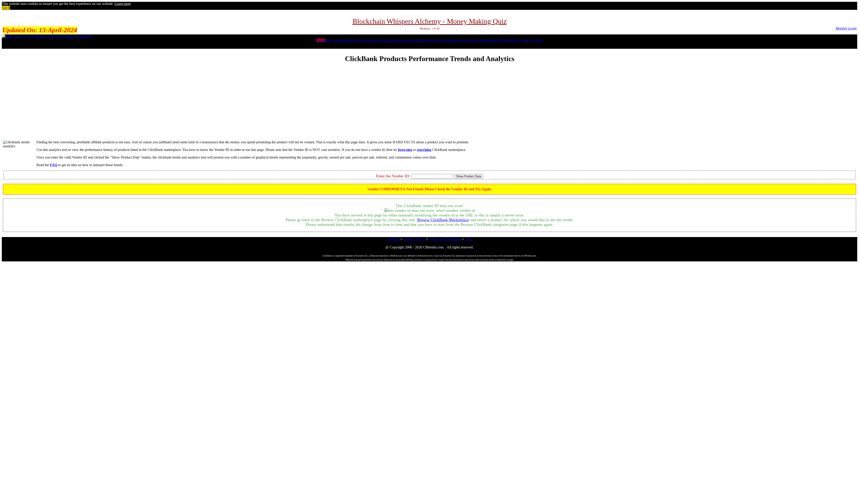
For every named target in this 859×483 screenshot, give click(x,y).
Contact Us (527, 40)
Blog (539, 40)
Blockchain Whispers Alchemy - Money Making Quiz (430, 21)
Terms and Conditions (445, 239)
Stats (469, 239)
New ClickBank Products (344, 40)
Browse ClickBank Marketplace (443, 220)
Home (320, 40)
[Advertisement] (429, 105)
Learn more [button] (123, 4)
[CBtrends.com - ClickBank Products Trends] (47, 36)
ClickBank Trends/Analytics (383, 40)
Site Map (393, 239)
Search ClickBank (417, 40)
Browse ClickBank (444, 40)
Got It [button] (6, 8)
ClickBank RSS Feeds (494, 40)
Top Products (468, 40)
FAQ (514, 40)
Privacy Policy (414, 239)
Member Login (846, 28)
